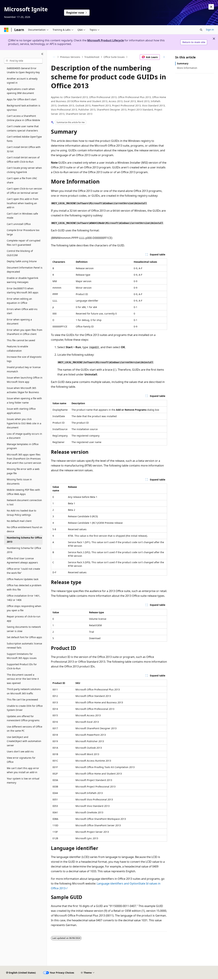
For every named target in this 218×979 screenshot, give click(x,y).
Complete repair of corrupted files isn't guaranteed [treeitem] (23, 242)
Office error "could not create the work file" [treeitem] (23, 571)
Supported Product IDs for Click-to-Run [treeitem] (22, 666)
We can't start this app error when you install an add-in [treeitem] (23, 770)
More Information (187, 67)
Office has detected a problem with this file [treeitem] (24, 587)
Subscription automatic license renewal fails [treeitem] (24, 645)
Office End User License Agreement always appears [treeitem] (22, 560)
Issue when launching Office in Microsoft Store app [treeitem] (24, 379)
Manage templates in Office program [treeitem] (22, 446)
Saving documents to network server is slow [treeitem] (24, 629)
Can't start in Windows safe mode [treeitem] (22, 215)
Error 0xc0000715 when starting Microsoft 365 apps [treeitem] (22, 290)
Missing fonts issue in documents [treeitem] (19, 481)
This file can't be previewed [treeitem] (22, 699)
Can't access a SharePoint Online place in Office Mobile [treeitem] (23, 118)
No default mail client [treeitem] (19, 521)
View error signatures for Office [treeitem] (21, 760)
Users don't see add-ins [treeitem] (20, 751)
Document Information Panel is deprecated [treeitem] (24, 269)
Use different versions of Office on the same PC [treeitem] (24, 728)
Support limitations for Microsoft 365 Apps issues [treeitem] (22, 656)
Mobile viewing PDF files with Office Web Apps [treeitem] (23, 492)
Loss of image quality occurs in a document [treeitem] (24, 436)
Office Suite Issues (114, 57)
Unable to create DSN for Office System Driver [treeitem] (25, 708)
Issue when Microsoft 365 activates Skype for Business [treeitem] (23, 390)
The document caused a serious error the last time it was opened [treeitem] (23, 679)
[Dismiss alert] (211, 7)
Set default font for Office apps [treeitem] (24, 637)
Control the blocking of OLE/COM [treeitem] (20, 253)
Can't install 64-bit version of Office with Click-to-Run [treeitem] (23, 159)
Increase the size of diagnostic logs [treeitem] (24, 359)
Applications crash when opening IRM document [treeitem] (21, 91)
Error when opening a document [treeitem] (19, 321)
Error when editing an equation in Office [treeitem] (19, 301)
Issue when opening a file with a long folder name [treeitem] (24, 400)
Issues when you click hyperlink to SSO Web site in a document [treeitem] (24, 423)
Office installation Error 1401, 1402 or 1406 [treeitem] (23, 598)
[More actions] (164, 57)
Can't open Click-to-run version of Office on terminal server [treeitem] (24, 190)
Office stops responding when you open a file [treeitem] (24, 608)
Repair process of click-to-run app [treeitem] (23, 618)
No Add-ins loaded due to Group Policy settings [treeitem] (21, 512)
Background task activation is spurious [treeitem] (23, 107)
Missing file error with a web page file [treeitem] (23, 471)
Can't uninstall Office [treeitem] (19, 224)
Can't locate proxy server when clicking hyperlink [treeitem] (24, 170)
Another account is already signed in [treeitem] (22, 80)
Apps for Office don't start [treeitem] (21, 99)
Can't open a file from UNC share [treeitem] (22, 180)
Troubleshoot (91, 57)
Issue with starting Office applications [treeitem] (21, 411)
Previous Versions (70, 57)
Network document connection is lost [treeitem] (24, 502)
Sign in (210, 29)
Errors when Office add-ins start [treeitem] (22, 311)
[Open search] (201, 30)
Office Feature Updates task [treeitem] (22, 579)
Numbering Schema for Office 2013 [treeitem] (24, 539)
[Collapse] (42, 54)
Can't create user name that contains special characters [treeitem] (23, 128)
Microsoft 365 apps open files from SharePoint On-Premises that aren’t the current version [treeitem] (24, 458)
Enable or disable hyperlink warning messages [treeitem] (22, 280)
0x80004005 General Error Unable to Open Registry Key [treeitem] (23, 70)
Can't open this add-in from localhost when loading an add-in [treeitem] (22, 203)
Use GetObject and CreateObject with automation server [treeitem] (24, 741)
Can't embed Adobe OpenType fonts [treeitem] (24, 139)
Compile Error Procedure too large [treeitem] (23, 232)
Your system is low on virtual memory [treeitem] (23, 780)
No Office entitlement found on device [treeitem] (24, 529)
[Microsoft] (6, 30)
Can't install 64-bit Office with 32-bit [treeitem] (24, 149)
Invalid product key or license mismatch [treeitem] (24, 369)
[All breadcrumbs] (54, 57)
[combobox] (23, 61)
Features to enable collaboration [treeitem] (17, 348)
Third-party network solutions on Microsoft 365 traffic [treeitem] (24, 691)
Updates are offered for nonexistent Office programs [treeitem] (23, 718)
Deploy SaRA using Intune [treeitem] (22, 261)
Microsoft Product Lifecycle (105, 40)
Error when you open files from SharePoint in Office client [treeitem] (24, 332)
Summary (182, 63)
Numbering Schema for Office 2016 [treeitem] (24, 550)
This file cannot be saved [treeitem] (21, 340)
